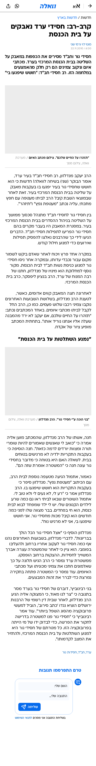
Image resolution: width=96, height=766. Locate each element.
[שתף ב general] (8, 6)
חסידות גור (69, 652)
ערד (88, 652)
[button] (76, 6)
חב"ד (81, 652)
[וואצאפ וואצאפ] (17, 6)
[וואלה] (48, 6)
